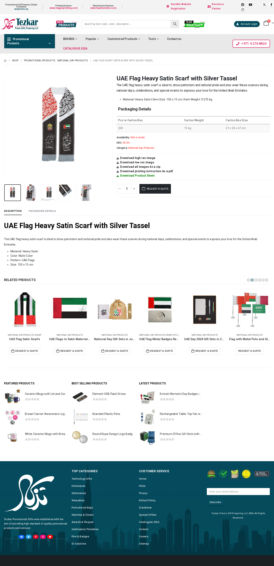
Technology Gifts (82, 478)
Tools (152, 38)
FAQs (142, 485)
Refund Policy (147, 500)
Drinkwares (78, 485)
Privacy (143, 493)
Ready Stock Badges (132, 335)
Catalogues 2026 (149, 522)
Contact (143, 529)
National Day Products (141, 148)
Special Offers (147, 514)
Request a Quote (157, 188)
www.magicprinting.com (64, 8)
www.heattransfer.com (103, 8)
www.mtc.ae (21, 9)
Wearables (78, 500)
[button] (5, 129)
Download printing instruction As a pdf (146, 171)
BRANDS (69, 38)
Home (142, 478)
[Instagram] (242, 9)
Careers (143, 536)
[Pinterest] (242, 4)
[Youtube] (250, 4)
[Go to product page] (24, 309)
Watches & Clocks (83, 514)
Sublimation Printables (85, 529)
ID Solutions (79, 543)
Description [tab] (13, 210)
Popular (91, 38)
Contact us (174, 38)
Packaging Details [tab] (42, 210)
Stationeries (79, 493)
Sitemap (144, 543)
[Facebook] (271, 4)
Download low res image (137, 162)
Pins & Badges (80, 536)
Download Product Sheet (137, 175)
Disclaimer (145, 507)
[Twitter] (28, 537)
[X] (264, 4)
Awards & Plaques (83, 522)
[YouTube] (50, 537)
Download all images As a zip (140, 166)
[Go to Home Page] (5, 60)
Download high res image (137, 158)
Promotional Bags (82, 507)
